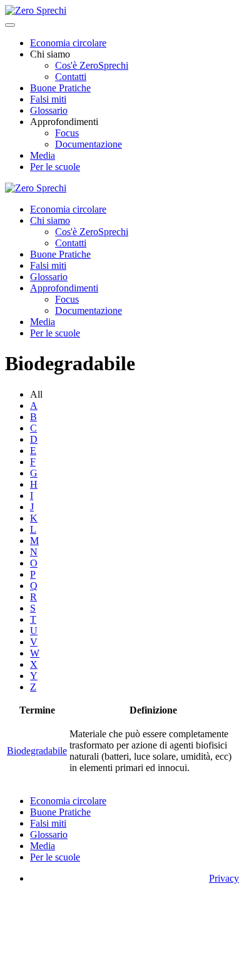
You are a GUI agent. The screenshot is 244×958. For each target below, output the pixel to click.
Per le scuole (55, 166)
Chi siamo (50, 220)
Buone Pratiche (60, 88)
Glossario (49, 110)
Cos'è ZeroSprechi (91, 65)
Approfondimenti (64, 288)
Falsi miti (48, 99)
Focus (67, 133)
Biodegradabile (37, 750)
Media (42, 155)
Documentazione (88, 144)
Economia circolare (68, 43)
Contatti (70, 76)
